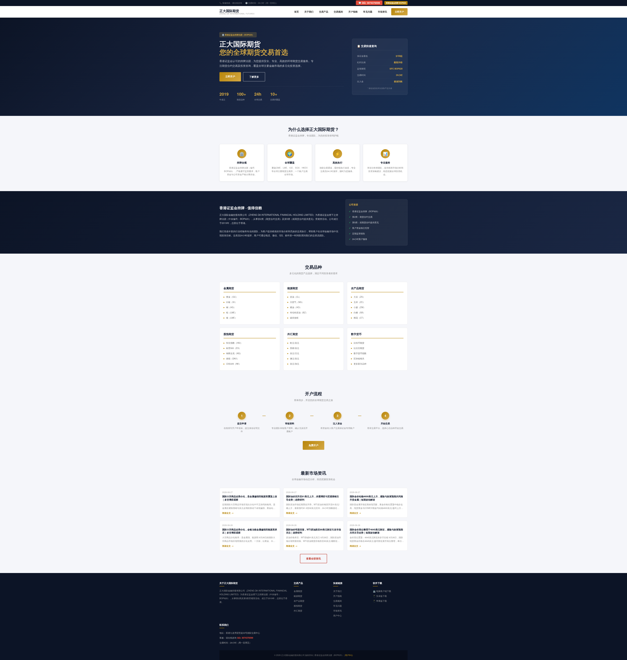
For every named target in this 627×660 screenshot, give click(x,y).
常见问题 (367, 11)
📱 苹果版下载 (380, 600)
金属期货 (298, 591)
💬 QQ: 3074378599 (369, 2)
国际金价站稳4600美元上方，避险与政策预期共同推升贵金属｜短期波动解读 (376, 498)
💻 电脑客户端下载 (382, 591)
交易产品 (323, 11)
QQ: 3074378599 (245, 637)
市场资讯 (382, 11)
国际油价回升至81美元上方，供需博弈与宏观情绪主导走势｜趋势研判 (312, 498)
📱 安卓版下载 (380, 595)
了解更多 (254, 77)
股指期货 (298, 605)
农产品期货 (299, 600)
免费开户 (313, 445)
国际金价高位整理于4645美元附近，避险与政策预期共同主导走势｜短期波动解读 (376, 531)
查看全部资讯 (313, 558)
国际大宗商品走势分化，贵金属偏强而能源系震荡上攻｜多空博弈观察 (249, 498)
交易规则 (338, 11)
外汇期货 (298, 610)
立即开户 (399, 11)
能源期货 (298, 595)
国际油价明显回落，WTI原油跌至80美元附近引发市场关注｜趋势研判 (313, 531)
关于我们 (309, 11)
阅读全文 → (227, 512)
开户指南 (353, 11)
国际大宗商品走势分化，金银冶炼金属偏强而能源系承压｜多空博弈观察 (249, 531)
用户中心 (337, 615)
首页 (296, 11)
